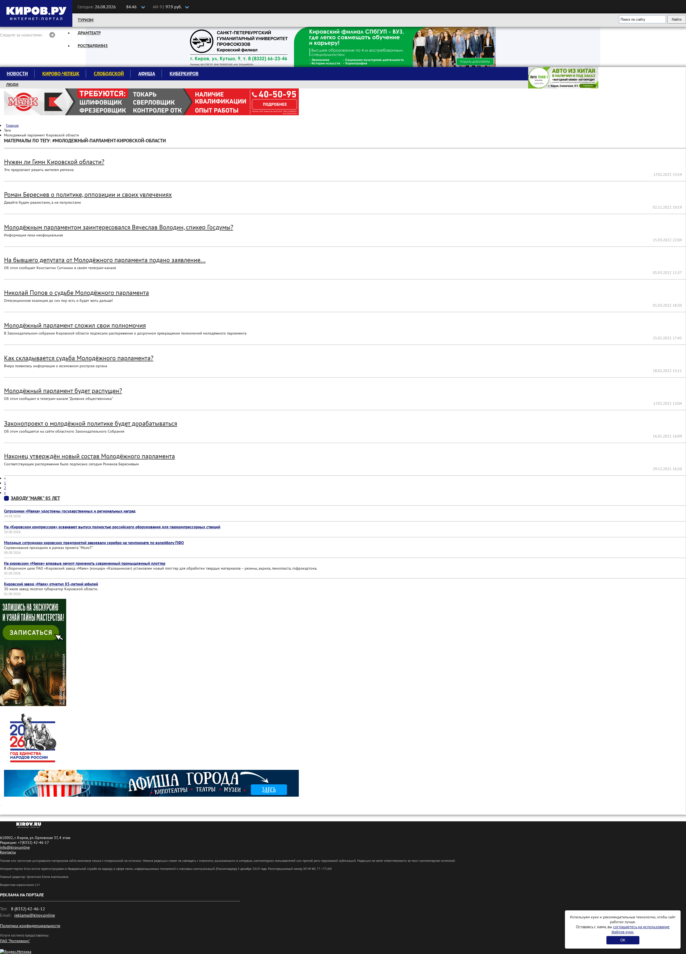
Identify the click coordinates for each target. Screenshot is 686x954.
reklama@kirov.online (34, 915)
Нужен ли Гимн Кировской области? (54, 162)
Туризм (86, 20)
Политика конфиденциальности (30, 925)
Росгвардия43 (93, 45)
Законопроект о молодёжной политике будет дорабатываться (90, 423)
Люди (12, 84)
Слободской (109, 73)
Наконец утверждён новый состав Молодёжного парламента (89, 456)
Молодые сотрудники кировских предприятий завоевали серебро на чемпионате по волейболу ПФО (94, 542)
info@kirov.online (15, 847)
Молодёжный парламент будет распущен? (63, 391)
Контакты (8, 852)
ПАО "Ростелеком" (15, 940)
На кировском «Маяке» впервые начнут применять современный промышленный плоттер (84, 563)
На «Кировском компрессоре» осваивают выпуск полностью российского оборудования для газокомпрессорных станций (112, 526)
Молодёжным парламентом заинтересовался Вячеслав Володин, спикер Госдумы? (118, 227)
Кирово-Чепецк (60, 73)
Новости (17, 73)
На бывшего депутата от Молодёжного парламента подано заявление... (105, 260)
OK (622, 940)
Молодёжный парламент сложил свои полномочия (75, 325)
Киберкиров (184, 73)
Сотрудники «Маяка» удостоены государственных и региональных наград (70, 511)
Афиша (146, 73)
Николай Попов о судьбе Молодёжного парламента (76, 292)
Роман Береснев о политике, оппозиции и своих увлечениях (88, 194)
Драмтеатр (89, 32)
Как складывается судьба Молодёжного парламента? (78, 358)
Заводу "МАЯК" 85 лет (35, 498)
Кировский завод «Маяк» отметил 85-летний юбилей (51, 583)
